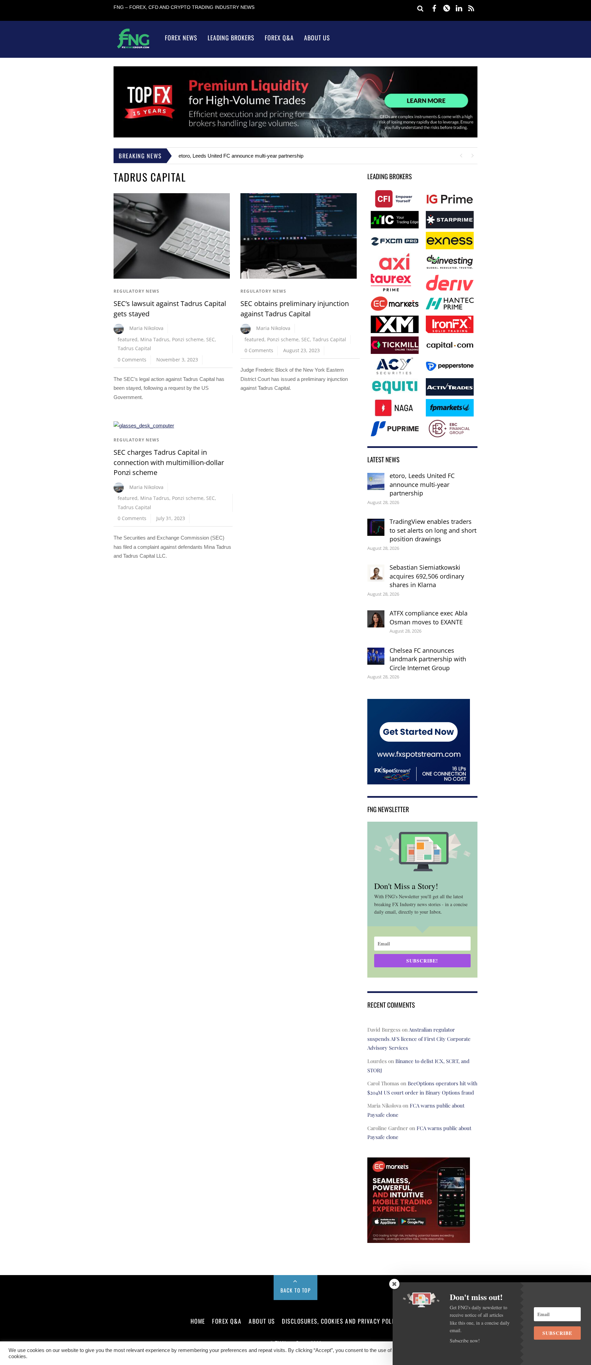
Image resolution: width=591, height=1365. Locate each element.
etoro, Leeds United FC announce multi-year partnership (241, 156)
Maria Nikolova (146, 328)
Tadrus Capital (134, 348)
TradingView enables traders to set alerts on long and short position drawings (433, 530)
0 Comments (132, 359)
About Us (317, 37)
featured (127, 339)
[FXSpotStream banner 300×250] (418, 779)
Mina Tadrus (154, 339)
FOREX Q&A (227, 1320)
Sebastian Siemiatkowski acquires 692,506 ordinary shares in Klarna (427, 576)
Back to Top (295, 1290)
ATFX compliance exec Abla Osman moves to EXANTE (429, 617)
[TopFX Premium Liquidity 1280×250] (295, 135)
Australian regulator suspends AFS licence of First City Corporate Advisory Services (419, 1038)
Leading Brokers (231, 37)
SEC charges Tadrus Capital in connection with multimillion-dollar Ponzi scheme (169, 462)
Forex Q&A (279, 37)
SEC (210, 339)
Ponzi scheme (187, 339)
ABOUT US (262, 1320)
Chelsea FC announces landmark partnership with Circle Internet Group (428, 659)
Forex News (181, 37)
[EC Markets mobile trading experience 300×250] (418, 1238)
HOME (198, 1320)
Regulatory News (136, 291)
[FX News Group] (133, 48)
